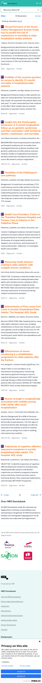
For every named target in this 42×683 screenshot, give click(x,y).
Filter (3, 16)
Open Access (6, 611)
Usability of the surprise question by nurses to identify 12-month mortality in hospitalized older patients (21, 82)
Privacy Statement (8, 625)
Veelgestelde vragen (9, 620)
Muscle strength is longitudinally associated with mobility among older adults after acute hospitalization (20, 403)
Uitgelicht (5, 606)
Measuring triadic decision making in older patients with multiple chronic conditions (17, 264)
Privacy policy (25, 666)
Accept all (21, 671)
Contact (4, 629)
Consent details (7, 666)
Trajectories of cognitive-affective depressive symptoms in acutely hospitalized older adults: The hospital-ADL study (21, 451)
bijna (19, 21)
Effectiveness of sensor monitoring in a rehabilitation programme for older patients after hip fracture (20, 356)
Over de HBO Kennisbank (11, 597)
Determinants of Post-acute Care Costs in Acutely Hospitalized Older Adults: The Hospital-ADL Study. (21, 309)
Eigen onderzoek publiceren (12, 601)
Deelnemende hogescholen (12, 615)
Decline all (21, 676)
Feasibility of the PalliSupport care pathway (19, 174)
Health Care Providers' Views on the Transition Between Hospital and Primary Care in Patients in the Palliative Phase (21, 219)
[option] (21, 550)
